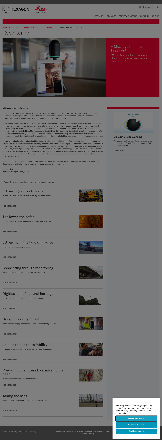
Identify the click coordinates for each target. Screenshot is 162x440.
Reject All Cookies (136, 425)
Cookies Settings (136, 431)
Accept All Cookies (136, 418)
